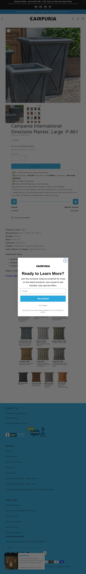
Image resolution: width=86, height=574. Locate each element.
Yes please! (43, 298)
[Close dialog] (65, 261)
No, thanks (43, 305)
